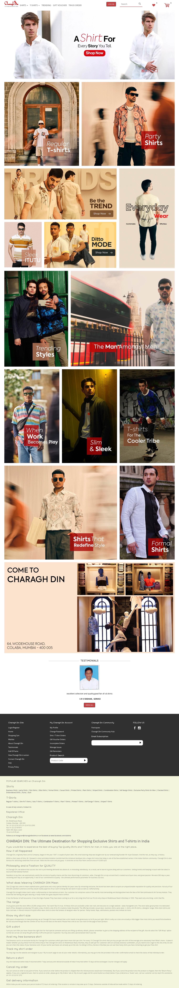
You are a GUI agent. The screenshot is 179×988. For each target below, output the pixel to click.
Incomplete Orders (57, 743)
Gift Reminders (55, 751)
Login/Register (14, 727)
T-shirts (34, 5)
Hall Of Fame (13, 751)
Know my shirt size (18, 915)
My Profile (54, 727)
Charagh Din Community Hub (103, 731)
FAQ (10, 763)
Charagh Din (14, 817)
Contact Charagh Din (16, 759)
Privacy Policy (13, 767)
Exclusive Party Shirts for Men (145, 790)
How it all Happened (19, 850)
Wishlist (11, 739)
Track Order (75, 5)
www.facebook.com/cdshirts (61, 836)
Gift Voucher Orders (57, 739)
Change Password (57, 731)
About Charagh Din (15, 743)
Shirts (23, 5)
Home (10, 731)
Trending (46, 5)
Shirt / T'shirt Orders (58, 735)
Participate (95, 727)
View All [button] (89, 705)
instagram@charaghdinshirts (26, 836)
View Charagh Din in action (18, 755)
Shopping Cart (13, 735)
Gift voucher (60, 5)
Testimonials (13, 747)
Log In (111, 4)
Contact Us (27, 807)
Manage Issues (55, 747)
